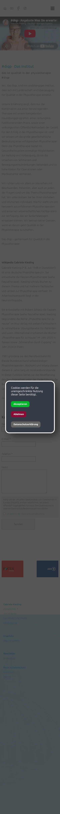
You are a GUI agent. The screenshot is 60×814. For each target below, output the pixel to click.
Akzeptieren (20, 404)
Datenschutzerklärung (26, 424)
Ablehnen (19, 414)
